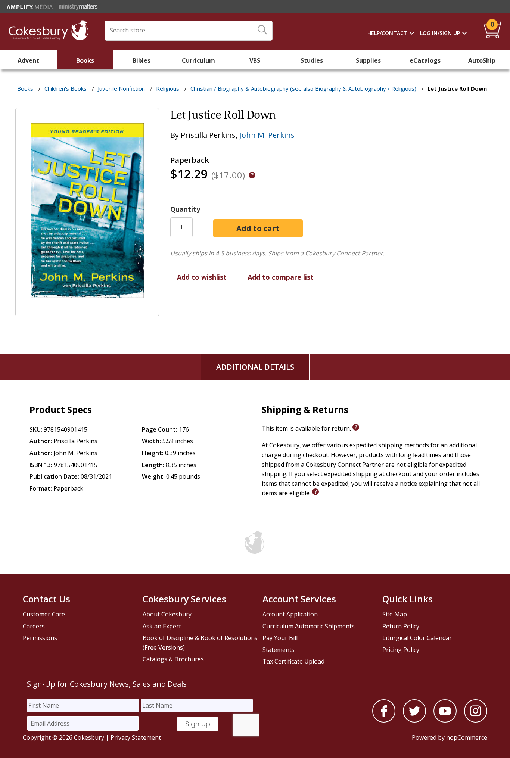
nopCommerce (466, 737)
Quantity (185, 209)
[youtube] (445, 720)
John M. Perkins (267, 135)
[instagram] (475, 720)
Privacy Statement (136, 737)
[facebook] (383, 720)
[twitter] (414, 720)
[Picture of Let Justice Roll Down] (87, 311)
